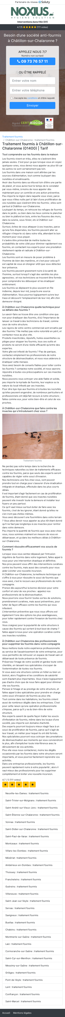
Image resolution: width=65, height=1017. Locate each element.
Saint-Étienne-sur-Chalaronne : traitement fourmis (32, 814)
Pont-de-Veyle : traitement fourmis (24, 979)
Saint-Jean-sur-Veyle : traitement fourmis (27, 900)
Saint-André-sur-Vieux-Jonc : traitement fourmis (31, 807)
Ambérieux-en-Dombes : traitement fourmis (28, 865)
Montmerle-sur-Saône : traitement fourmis (28, 936)
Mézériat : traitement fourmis (20, 857)
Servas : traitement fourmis (19, 908)
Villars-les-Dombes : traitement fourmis (26, 850)
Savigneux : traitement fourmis (21, 915)
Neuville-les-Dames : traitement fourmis (27, 793)
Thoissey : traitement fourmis (21, 872)
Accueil (6, 1012)
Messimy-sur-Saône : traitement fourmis (27, 965)
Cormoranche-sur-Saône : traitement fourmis (29, 951)
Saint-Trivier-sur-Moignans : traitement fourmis (30, 800)
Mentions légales (22, 1012)
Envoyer (32, 105)
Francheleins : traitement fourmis (23, 879)
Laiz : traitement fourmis (18, 944)
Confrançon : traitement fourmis (22, 994)
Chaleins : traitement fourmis (20, 929)
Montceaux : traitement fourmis (22, 843)
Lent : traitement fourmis (18, 987)
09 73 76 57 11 (34, 61)
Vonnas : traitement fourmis (20, 822)
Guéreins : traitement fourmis (21, 886)
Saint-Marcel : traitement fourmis (23, 1001)
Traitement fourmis (12, 136)
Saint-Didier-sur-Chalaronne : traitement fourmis (31, 829)
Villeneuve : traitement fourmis (21, 893)
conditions (32, 98)
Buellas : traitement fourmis (20, 922)
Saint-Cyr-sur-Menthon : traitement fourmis (28, 958)
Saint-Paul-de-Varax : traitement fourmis (27, 836)
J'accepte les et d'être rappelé (34, 98)
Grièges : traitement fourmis (20, 972)
